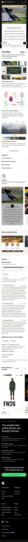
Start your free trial (14, 474)
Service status (17, 514)
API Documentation (6, 509)
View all (17, 368)
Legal (15, 512)
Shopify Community (6, 512)
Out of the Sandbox (7, 58)
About (15, 507)
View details (5, 351)
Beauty (3, 493)
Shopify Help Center (6, 507)
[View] (12, 244)
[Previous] (22, 232)
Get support (5, 340)
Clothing (4, 491)
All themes (13, 340)
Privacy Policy (5, 529)
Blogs (3, 514)
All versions (11, 351)
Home (3, 498)
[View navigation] (25, 2)
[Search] (22, 2)
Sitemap (4, 535)
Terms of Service (6, 525)
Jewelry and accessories (7, 496)
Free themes (17, 493)
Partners (16, 509)
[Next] (25, 232)
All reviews (5, 274)
